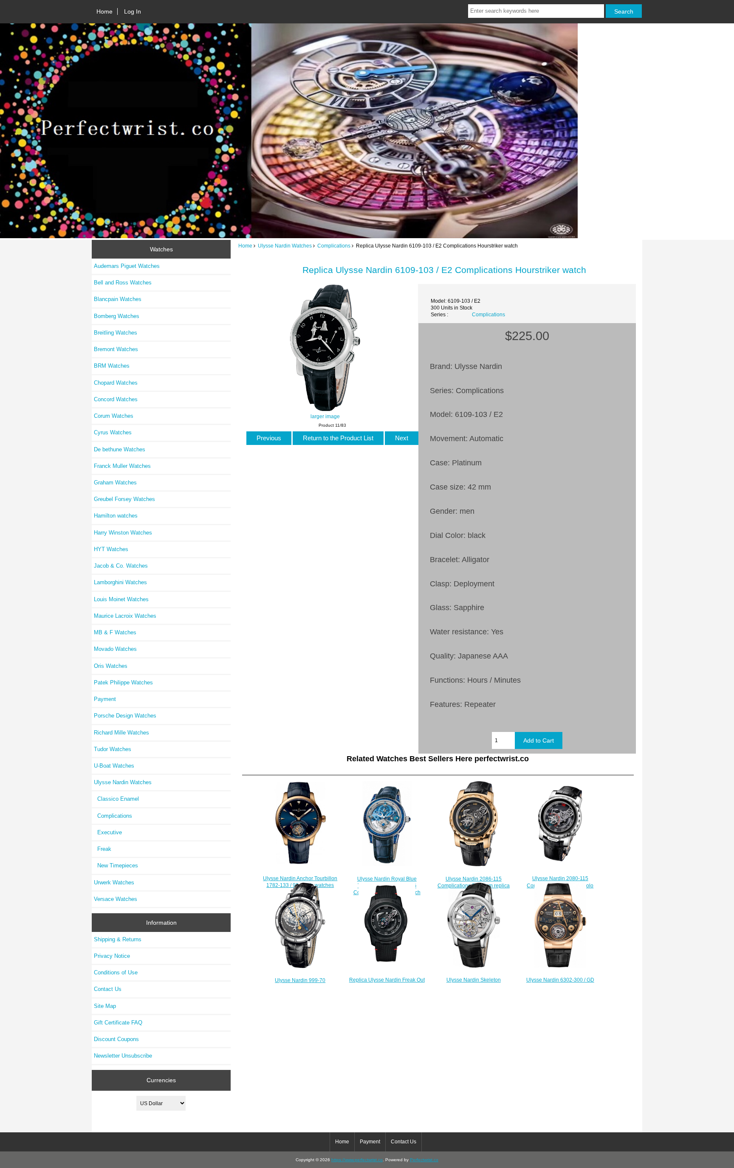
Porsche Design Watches (125, 715)
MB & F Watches (115, 632)
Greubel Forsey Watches (124, 499)
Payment (105, 699)
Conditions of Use (116, 972)
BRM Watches (112, 366)
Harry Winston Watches (123, 532)
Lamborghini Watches (120, 582)
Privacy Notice (112, 956)
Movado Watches (115, 649)
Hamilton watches (116, 515)
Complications (333, 245)
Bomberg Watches (116, 316)
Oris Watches (110, 666)
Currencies (161, 1080)
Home (104, 11)
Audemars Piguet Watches (127, 266)
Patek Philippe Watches (123, 682)
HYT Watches (111, 549)
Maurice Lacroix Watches (125, 616)
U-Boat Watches (114, 766)
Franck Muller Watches (122, 466)
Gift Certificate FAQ (118, 1022)
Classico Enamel (116, 799)
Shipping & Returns (117, 939)
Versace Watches (115, 899)
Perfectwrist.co (424, 1159)
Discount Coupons (116, 1039)
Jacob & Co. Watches (121, 566)
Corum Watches (113, 416)
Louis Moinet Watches (121, 599)
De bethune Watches (119, 449)
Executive (108, 832)
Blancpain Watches (117, 299)
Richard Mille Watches (121, 732)
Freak (102, 849)
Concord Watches (116, 399)
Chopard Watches (116, 383)
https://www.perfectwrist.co (357, 1159)
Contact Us (107, 989)
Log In (132, 11)
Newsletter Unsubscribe (123, 1056)
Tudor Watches (112, 749)
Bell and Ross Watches (123, 282)
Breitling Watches (115, 332)
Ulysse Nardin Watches (285, 245)
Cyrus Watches (113, 432)
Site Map (105, 1006)
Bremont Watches (116, 349)
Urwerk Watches (114, 882)
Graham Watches (115, 482)
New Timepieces (116, 865)
